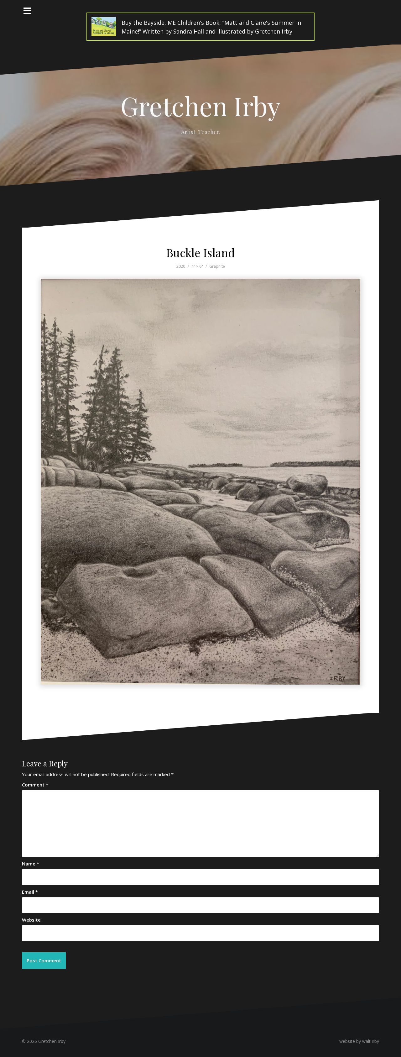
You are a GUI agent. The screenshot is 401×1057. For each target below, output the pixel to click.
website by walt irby (359, 1041)
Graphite (217, 266)
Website (31, 920)
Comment (35, 784)
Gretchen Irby (200, 105)
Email (30, 892)
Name (30, 863)
